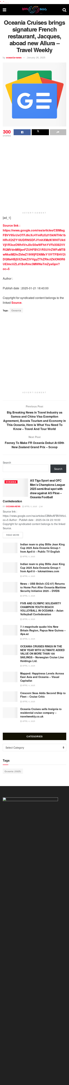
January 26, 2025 (36, 57)
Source (16, 302)
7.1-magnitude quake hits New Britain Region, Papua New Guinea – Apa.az (43, 630)
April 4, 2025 (28, 576)
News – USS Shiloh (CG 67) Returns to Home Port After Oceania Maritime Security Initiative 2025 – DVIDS (43, 587)
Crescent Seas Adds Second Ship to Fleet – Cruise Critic (43, 695)
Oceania (16, 310)
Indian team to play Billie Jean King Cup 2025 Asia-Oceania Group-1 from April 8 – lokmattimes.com (42, 567)
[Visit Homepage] (34, 9)
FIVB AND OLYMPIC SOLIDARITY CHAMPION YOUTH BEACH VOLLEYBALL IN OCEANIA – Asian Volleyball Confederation (41, 608)
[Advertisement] (34, 174)
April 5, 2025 (30, 506)
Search (7, 462)
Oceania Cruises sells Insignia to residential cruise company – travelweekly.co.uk (41, 712)
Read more (14, 534)
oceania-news (14, 57)
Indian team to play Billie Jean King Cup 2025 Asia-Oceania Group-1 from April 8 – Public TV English (42, 547)
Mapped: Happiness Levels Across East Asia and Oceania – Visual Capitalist (42, 676)
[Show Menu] (4, 9)
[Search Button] (64, 9)
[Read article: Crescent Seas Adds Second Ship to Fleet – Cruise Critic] (10, 696)
